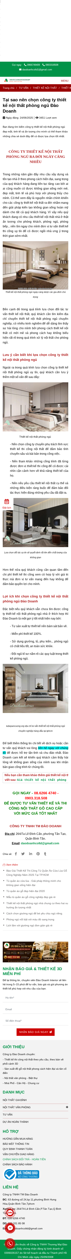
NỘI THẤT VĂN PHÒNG (17, 1107)
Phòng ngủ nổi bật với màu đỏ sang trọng (30, 919)
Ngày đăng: (12, 117)
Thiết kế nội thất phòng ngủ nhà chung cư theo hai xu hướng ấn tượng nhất (37, 905)
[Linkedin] (30, 854)
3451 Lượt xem (47, 117)
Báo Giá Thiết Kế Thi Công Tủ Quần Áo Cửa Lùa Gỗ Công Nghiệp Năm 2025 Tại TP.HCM (36, 872)
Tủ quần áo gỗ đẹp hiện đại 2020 (25, 891)
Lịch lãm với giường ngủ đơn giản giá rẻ (29, 925)
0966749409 (34, 64)
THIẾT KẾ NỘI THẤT (45, 87)
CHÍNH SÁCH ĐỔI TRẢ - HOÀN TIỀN (24, 1159)
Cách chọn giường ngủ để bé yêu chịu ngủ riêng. (34, 913)
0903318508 (52, 64)
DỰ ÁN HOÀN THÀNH (15, 1121)
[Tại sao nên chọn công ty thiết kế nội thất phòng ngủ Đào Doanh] (17, 80)
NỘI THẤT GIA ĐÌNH (15, 1100)
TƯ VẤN (23, 87)
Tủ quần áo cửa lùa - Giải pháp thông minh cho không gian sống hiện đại (33, 883)
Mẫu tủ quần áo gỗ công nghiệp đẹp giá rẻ (31, 897)
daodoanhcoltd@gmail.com (40, 843)
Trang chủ (8, 87)
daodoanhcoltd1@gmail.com (37, 69)
